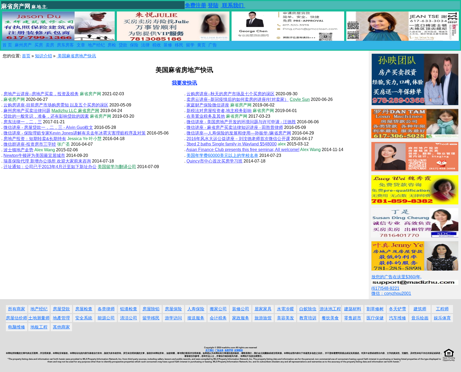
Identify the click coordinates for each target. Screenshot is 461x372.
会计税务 (218, 318)
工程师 (442, 309)
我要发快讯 (184, 83)
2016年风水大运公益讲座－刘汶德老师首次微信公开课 (238, 138)
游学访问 (173, 318)
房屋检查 (83, 309)
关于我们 (209, 350)
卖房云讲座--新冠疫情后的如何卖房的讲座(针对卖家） (237, 99)
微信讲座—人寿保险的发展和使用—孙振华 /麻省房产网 (238, 133)
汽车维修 (397, 318)
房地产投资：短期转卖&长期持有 (34, 138)
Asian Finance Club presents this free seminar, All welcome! (242, 149)
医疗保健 (375, 318)
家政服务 (240, 318)
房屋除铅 (151, 309)
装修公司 (240, 309)
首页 (26, 56)
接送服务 (195, 318)
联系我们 (233, 5)
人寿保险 (195, 309)
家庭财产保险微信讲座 (207, 105)
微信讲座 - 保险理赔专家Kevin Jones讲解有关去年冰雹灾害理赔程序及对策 (74, 133)
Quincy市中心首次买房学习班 (214, 161)
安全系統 (83, 318)
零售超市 (352, 318)
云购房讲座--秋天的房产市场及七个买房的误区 (230, 94)
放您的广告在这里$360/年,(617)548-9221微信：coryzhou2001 (396, 285)
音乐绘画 (419, 318)
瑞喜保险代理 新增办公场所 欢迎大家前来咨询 (47, 161)
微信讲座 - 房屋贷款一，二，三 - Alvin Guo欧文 (48, 127)
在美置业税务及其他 (205, 116)
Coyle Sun (300, 99)
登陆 (213, 5)
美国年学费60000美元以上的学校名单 (222, 155)
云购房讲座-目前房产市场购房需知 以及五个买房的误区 (55, 105)
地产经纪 (38, 309)
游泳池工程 (330, 309)
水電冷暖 (285, 309)
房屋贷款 (61, 309)
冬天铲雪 (397, 309)
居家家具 (263, 309)
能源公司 (106, 318)
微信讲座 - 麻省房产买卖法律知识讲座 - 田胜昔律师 (234, 127)
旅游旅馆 (263, 318)
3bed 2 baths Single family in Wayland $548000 (231, 144)
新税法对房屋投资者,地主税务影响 (219, 110)
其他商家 (61, 327)
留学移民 (151, 318)
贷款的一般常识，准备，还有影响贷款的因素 (46, 116)
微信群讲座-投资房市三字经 (29, 144)
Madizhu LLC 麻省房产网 (75, 110)
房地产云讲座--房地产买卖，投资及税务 (41, 94)
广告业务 (219, 350)
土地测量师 (39, 318)
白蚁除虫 (307, 309)
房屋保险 (173, 309)
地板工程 (38, 327)
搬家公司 (218, 309)
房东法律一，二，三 (22, 122)
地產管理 (61, 318)
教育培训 (307, 318)
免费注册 (195, 5)
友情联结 (238, 350)
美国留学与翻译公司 (117, 166)
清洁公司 (128, 318)
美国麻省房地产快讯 (76, 56)
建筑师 (420, 309)
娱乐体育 (442, 318)
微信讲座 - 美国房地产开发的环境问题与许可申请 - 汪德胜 (241, 122)
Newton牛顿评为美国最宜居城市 (34, 155)
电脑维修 (16, 327)
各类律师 (106, 309)
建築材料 (352, 309)
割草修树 (375, 309)
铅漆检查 (128, 309)
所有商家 (16, 309)
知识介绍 (43, 56)
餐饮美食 (330, 318)
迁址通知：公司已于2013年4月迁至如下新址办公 (50, 166)
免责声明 (229, 350)
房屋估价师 (16, 318)
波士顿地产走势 (18, 150)
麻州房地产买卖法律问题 (26, 110)
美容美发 (285, 318)
